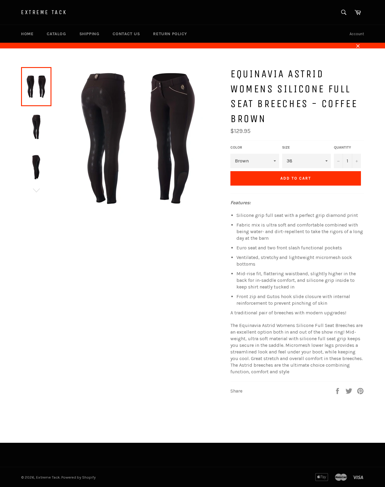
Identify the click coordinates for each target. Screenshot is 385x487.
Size (286, 147)
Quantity (342, 147)
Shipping (89, 33)
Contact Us (126, 33)
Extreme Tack (44, 12)
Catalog (56, 33)
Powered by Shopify (78, 477)
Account (357, 34)
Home (27, 33)
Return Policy (170, 33)
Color (236, 147)
